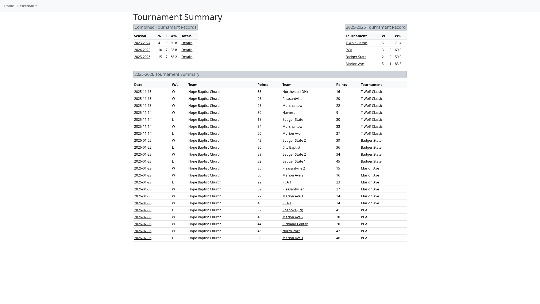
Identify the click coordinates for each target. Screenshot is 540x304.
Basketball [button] (26, 6)
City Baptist (291, 147)
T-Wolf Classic (356, 43)
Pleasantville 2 (293, 168)
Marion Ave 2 (292, 175)
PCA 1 (287, 182)
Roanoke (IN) (292, 210)
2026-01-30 (142, 189)
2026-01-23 (142, 154)
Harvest (288, 112)
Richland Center (295, 224)
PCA (349, 50)
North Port (291, 231)
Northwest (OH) (295, 91)
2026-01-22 (142, 140)
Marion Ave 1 (292, 196)
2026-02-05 (142, 210)
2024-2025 (142, 50)
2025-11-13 (142, 91)
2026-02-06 (142, 224)
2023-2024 (142, 43)
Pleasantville (292, 98)
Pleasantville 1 (293, 189)
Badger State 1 (294, 161)
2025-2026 (142, 56)
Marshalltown (293, 105)
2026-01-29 (142, 168)
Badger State (356, 56)
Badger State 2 (294, 140)
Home (9, 6)
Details (186, 43)
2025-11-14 (142, 112)
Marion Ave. (291, 133)
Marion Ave (355, 63)
